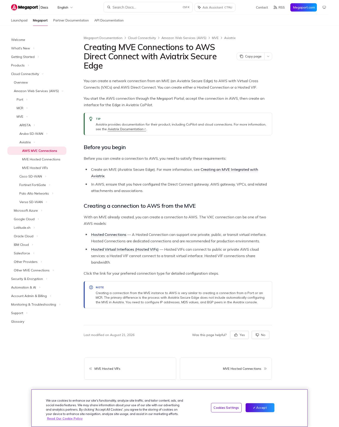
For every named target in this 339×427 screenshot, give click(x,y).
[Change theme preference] (324, 7)
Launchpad (19, 20)
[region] (169, 408)
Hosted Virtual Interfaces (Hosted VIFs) (125, 249)
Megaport (40, 20)
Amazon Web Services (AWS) (183, 38)
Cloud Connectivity (142, 38)
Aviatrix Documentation (125, 129)
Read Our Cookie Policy (65, 418)
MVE (215, 38)
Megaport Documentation (103, 38)
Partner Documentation (71, 20)
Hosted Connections (108, 234)
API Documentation (109, 20)
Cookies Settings (226, 407)
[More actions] (268, 56)
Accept (261, 407)
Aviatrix (229, 38)
